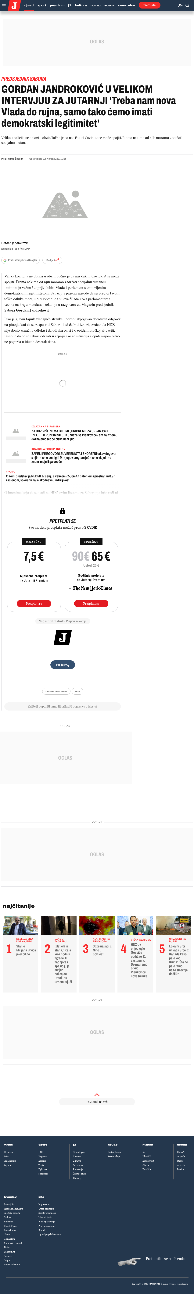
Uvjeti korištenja (46, 1208)
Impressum (43, 1204)
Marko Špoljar (15, 158)
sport (42, 1144)
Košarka (42, 1160)
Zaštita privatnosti (47, 1212)
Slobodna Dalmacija (13, 1208)
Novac (96, 5)
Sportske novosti (12, 1212)
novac (113, 1144)
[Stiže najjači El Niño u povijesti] (97, 926)
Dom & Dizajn (10, 1226)
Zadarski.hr (9, 1251)
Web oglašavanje (46, 1221)
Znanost (77, 1156)
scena (182, 1144)
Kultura (81, 5)
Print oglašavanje (46, 1226)
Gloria (7, 1234)
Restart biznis (114, 1152)
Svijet (6, 1156)
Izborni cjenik (45, 1217)
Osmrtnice (126, 5)
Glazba (145, 1165)
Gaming (77, 1178)
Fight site (42, 1169)
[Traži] (187, 6)
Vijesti (29, 5)
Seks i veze (78, 1165)
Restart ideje (114, 1156)
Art (144, 1152)
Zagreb (7, 1165)
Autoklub (8, 1221)
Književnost (148, 1160)
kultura (147, 1144)
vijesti (8, 1144)
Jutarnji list (9, 1204)
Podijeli (50, 260)
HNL (40, 1152)
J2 (69, 5)
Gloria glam (9, 1238)
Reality (180, 1169)
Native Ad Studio (12, 1264)
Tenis (41, 1165)
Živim (6, 1247)
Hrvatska (8, 1152)
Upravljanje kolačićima (49, 1234)
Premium (57, 5)
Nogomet (42, 1156)
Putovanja (78, 1169)
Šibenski (8, 1256)
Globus (7, 1217)
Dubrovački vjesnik (13, 1243)
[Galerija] (65, 203)
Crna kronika (10, 1160)
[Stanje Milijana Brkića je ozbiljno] (20, 926)
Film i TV (146, 1156)
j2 (74, 1144)
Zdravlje (77, 1160)
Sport (42, 5)
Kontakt (42, 1230)
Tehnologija (78, 1152)
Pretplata (149, 5)
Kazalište (146, 1169)
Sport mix (43, 1173)
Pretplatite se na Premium (167, 1258)
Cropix (7, 1260)
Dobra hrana (10, 1230)
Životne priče (79, 1173)
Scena (109, 5)
